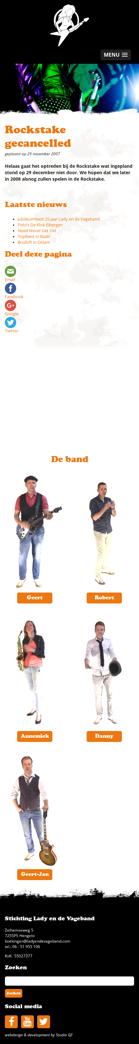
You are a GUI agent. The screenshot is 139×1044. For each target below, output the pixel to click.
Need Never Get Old (37, 230)
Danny (104, 736)
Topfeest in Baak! (34, 236)
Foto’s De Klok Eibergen (40, 225)
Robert (104, 597)
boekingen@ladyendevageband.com (37, 941)
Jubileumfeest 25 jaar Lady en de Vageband (59, 219)
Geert (35, 597)
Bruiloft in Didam (34, 242)
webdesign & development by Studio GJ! (38, 1034)
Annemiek (35, 736)
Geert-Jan (35, 874)
